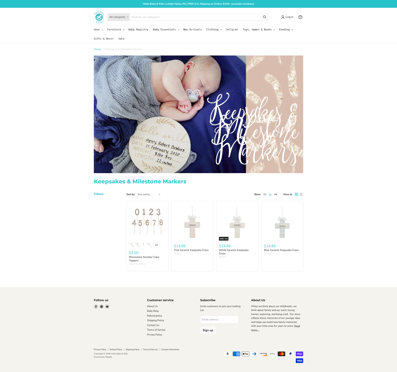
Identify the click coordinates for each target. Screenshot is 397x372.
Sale (121, 38)
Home (97, 49)
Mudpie (177, 253)
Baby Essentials (165, 29)
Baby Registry (138, 29)
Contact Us (153, 325)
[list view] (301, 194)
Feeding (285, 29)
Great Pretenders (137, 263)
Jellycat (232, 29)
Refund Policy (116, 349)
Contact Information (170, 349)
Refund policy (154, 315)
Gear (97, 29)
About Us (152, 306)
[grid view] (296, 194)
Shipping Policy (155, 320)
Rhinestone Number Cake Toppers (144, 258)
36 (270, 194)
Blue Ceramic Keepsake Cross (281, 250)
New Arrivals (192, 29)
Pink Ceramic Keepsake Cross (191, 250)
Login (289, 17)
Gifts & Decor (104, 38)
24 (264, 194)
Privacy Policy (154, 334)
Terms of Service (156, 330)
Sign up (208, 330)
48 (275, 194)
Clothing (213, 29)
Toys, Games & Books (258, 29)
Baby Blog (152, 311)
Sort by (130, 194)
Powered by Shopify (103, 357)
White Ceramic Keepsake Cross (234, 251)
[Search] (264, 17)
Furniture (115, 29)
